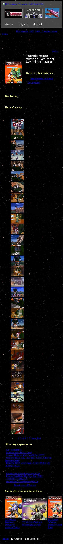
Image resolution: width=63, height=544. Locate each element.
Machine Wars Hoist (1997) (19, 452)
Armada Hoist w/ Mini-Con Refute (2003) (25, 455)
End (39, 438)
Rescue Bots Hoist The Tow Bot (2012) (24, 476)
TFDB (29, 89)
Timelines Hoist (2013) (16, 479)
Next (33, 438)
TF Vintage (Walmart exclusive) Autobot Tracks (12, 523)
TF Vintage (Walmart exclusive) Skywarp (32, 523)
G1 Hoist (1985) (13, 450)
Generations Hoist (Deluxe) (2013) (22, 481)
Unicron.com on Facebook (26, 539)
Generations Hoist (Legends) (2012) (23, 473)
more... (55, 51)
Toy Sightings (33, 82)
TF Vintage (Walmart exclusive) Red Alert (55, 523)
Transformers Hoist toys (42, 78)
